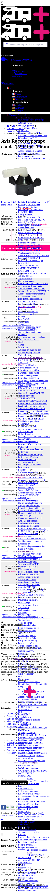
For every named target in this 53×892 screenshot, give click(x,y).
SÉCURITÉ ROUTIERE (29, 510)
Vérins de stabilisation (28, 367)
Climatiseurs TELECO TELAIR (32, 704)
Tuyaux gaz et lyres (26, 732)
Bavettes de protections (28, 373)
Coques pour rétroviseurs (29, 505)
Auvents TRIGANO (27, 587)
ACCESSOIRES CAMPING (31, 595)
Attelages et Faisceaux (28, 521)
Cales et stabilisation (27, 365)
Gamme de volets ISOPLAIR (31, 393)
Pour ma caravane (26, 536)
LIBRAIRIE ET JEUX (28, 339)
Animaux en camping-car (29, 350)
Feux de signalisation (27, 207)
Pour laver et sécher (27, 643)
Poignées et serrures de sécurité (32, 480)
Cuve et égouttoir (25, 674)
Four (20, 676)
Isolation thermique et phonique (32, 273)
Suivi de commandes (16, 719)
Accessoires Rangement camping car (23, 753)
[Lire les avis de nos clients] (25, 51)
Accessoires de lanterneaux (30, 429)
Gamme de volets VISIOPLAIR (32, 401)
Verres (21, 324)
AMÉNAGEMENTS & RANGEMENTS (29, 269)
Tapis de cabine (25, 278)
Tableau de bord (25, 276)
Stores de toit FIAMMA (29, 564)
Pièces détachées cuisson (29, 681)
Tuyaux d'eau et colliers (28, 832)
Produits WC (24, 811)
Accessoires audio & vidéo (30, 151)
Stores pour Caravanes (28, 533)
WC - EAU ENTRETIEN (23, 126)
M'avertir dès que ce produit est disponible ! (14, 217)
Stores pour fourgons (27, 561)
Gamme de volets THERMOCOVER (27, 397)
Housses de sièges (26, 281)
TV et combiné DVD (27, 128)
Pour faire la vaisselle (27, 309)
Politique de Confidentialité (19, 724)
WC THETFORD (26, 773)
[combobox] (25, 44)
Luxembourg (21, 97)
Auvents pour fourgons (28, 582)
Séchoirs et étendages (27, 610)
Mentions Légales (7, 815)
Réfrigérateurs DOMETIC (30, 740)
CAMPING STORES (24, 551)
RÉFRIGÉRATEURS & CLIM (32, 735)
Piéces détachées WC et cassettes (32, 781)
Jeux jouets (23, 347)
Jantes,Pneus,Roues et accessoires (33, 380)
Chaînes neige (24, 515)
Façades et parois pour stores (31, 572)
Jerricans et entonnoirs (28, 791)
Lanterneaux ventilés (27, 426)
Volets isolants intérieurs (29, 253)
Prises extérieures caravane (30, 232)
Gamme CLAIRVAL (27, 390)
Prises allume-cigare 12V (29, 217)
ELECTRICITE (25, 212)
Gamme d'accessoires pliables (31, 288)
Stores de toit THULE (28, 566)
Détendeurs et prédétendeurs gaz (32, 727)
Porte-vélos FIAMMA (28, 457)
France (18, 94)
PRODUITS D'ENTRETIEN (31, 801)
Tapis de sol (23, 607)
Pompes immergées (26, 845)
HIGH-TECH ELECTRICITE (28, 117)
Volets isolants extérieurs (29, 250)
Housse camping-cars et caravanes (33, 413)
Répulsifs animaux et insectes (31, 508)
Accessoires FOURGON (29, 860)
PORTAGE (23, 447)
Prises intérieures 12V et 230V (31, 220)
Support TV (23, 130)
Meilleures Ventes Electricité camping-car (25, 747)
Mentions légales (14, 721)
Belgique (19, 99)
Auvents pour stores (27, 579)
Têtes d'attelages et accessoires (31, 546)
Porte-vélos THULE (27, 459)
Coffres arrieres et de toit (29, 472)
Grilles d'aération (25, 434)
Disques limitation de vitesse (30, 513)
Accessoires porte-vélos (28, 462)
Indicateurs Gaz (25, 709)
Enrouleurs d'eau (25, 788)
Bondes (21, 786)
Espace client (13, 716)
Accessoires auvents (27, 592)
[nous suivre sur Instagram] (8, 809)
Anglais (18, 105)
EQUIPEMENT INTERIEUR (28, 235)
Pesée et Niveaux (25, 549)
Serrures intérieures (26, 883)
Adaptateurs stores (26, 569)
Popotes (21, 316)
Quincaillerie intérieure (28, 880)
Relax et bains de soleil (28, 628)
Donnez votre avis (39, 224)
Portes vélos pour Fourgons (30, 454)
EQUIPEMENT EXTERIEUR (28, 357)
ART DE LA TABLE (28, 301)
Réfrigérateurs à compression (31, 737)
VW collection (24, 355)
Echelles (22, 470)
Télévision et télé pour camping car (22, 745)
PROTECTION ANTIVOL (30, 477)
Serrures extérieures (27, 890)
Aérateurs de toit (25, 431)
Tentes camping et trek (28, 646)
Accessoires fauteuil (27, 630)
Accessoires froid (25, 758)
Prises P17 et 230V (26, 222)
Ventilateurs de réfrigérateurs (31, 755)
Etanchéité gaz (24, 717)
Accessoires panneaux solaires (31, 158)
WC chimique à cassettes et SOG (33, 771)
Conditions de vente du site (19, 713)
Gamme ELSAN (25, 809)
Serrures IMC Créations (28, 490)
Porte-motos (23, 467)
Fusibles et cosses (26, 230)
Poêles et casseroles (26, 314)
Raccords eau (13, 131)
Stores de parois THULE (29, 559)
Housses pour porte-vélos (29, 464)
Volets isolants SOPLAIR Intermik (33, 255)
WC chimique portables (28, 768)
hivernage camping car (17, 740)
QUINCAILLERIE (27, 875)
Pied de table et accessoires (30, 299)
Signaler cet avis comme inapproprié (16, 326)
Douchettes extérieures (28, 600)
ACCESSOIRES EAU (28, 783)
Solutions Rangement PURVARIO (33, 291)
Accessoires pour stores (28, 577)
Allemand (19, 108)
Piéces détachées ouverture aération (34, 436)
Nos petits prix (24, 857)
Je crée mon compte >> (13, 880)
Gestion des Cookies (16, 729)
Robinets (22, 834)
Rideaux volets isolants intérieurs (32, 403)
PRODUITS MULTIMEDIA (31, 120)
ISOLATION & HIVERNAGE (32, 388)
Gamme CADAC (26, 651)
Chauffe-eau (23, 824)
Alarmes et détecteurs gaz (29, 492)
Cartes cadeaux (25, 862)
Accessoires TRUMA (28, 699)
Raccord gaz (23, 722)
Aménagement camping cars (19, 742)
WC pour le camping (27, 640)
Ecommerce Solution (22, 813)
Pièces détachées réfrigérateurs (31, 760)
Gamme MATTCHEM (28, 804)
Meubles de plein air (27, 635)
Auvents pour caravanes (29, 584)
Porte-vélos (23, 452)
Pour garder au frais (27, 638)
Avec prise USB (25, 214)
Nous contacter (22, 71)
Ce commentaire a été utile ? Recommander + (20, 328)
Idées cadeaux (24, 867)
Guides (21, 342)
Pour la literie (24, 263)
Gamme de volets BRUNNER (31, 408)
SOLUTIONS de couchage (30, 260)
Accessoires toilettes (27, 296)
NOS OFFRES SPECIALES (31, 855)
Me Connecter (41, 857)
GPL (20, 712)
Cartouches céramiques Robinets (32, 839)
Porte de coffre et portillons (30, 444)
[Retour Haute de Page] (2, 819)
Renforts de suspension (28, 378)
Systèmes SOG (25, 776)
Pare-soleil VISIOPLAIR (29, 258)
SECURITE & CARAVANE (27, 475)
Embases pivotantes (27, 242)
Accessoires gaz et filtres (29, 720)
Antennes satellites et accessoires (32, 135)
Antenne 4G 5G (25, 123)
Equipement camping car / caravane (23, 750)
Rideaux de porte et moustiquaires (33, 283)
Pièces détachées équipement (31, 383)
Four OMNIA (24, 319)
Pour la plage (24, 602)
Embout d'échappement (28, 375)
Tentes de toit (24, 620)
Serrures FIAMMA (26, 485)
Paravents (22, 612)
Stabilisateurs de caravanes (30, 541)
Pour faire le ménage (27, 329)
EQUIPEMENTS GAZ (28, 707)
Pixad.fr (40, 813)
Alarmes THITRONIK (28, 495)
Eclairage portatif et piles (29, 204)
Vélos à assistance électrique (30, 449)
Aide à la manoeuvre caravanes (32, 538)
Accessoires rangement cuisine (31, 337)
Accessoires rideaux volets (30, 286)
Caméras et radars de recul (30, 518)
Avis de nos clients (15, 726)
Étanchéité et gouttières (28, 421)
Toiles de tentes (25, 623)
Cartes (21, 345)
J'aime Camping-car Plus (29, 352)
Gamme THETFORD (28, 806)
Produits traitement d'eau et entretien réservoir (30, 817)
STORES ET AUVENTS (29, 554)
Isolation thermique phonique (31, 406)
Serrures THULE (26, 487)
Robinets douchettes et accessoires (33, 837)
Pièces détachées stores (28, 574)
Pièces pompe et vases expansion (32, 850)
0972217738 (26, 60)
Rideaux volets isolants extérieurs (33, 411)
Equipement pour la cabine (30, 245)
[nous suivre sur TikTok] (13, 809)
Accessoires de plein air (28, 605)
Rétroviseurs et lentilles (28, 370)
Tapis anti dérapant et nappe (30, 332)
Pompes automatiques (27, 847)
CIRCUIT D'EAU (26, 822)
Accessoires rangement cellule (31, 294)
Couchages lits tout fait (28, 265)
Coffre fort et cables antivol (30, 503)
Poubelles (22, 334)
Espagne (19, 110)
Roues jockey (24, 544)
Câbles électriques (26, 227)
